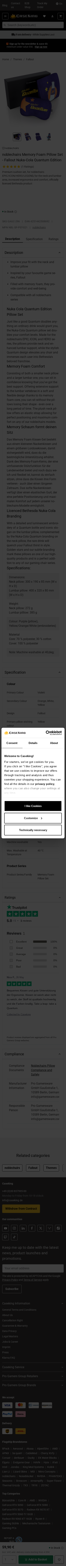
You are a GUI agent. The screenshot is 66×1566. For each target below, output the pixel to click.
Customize (31, 817)
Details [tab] (33, 743)
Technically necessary (33, 830)
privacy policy (44, 783)
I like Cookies (33, 806)
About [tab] (54, 743)
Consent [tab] (11, 743)
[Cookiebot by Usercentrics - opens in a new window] (46, 732)
